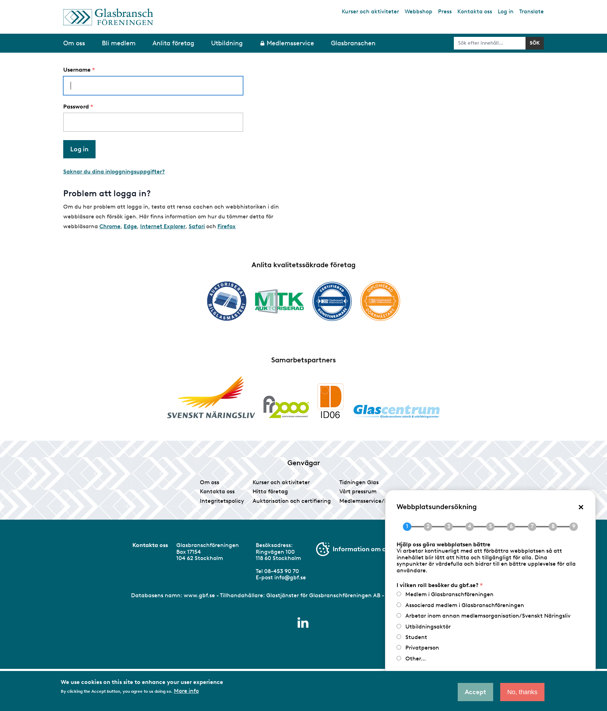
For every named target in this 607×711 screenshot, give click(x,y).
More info (186, 691)
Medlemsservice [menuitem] (290, 43)
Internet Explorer (162, 226)
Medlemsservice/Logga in (373, 501)
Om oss (209, 482)
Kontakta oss (474, 11)
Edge (130, 226)
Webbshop (418, 11)
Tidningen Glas (359, 482)
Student (416, 637)
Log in (506, 11)
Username (77, 70)
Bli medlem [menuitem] (119, 43)
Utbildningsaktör (428, 626)
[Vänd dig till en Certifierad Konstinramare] (332, 301)
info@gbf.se (290, 577)
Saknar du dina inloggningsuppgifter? (114, 171)
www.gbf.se (199, 595)
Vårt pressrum (358, 491)
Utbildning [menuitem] (227, 43)
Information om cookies (369, 549)
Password (76, 107)
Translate (531, 11)
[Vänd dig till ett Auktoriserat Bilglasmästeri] (227, 301)
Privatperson (422, 647)
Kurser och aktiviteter (370, 11)
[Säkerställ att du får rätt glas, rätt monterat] (279, 301)
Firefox (226, 226)
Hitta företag (270, 491)
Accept (475, 692)
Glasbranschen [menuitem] (353, 43)
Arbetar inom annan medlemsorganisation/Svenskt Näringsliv (487, 615)
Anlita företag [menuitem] (173, 43)
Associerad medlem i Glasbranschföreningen (464, 605)
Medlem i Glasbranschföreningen (449, 594)
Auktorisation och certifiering (292, 501)
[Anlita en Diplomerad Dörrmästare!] (380, 301)
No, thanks (522, 692)
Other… (415, 658)
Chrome (109, 226)
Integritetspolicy (222, 501)
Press (445, 11)
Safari (197, 226)
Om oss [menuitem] (74, 43)
